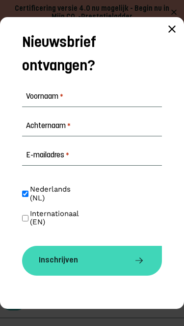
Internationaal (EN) (55, 218)
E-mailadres (47, 155)
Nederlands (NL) (51, 193)
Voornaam (44, 97)
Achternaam (48, 126)
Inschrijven (58, 260)
